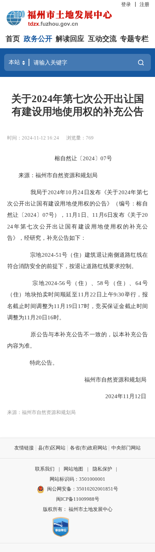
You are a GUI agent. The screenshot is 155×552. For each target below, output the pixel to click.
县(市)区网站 (51, 448)
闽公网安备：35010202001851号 (82, 489)
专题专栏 (134, 39)
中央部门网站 (126, 448)
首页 (13, 39)
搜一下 (141, 62)
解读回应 (70, 39)
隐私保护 (102, 469)
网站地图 (73, 469)
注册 (144, 4)
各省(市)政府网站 (88, 448)
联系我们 (45, 469)
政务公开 (38, 39)
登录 (126, 4)
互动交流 (102, 39)
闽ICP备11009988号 (77, 499)
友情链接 (24, 448)
